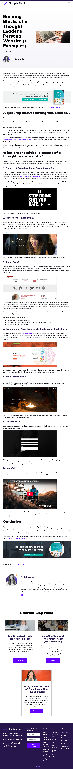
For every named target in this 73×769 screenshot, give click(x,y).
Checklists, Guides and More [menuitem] (55, 734)
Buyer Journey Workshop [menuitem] (46, 744)
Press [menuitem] (63, 743)
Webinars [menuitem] (55, 739)
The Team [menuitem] (64, 732)
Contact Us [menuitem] (65, 746)
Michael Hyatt (24, 176)
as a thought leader (53, 107)
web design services (9, 140)
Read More (20, 660)
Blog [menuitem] (53, 742)
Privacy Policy (36, 766)
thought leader (28, 333)
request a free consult (25, 140)
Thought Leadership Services (17, 538)
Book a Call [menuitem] (65, 749)
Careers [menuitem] (64, 740)
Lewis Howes (36, 176)
